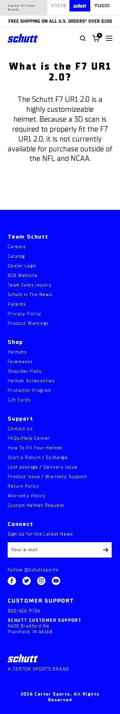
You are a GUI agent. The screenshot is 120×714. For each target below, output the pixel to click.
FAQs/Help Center (29, 438)
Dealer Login (22, 266)
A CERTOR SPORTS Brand (38, 669)
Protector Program (30, 390)
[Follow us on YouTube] (56, 581)
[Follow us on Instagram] (41, 581)
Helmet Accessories (31, 381)
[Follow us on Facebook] (12, 581)
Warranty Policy (26, 495)
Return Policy (23, 486)
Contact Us (20, 428)
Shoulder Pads (25, 371)
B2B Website (22, 275)
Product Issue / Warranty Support (47, 476)
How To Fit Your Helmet (35, 448)
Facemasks (20, 361)
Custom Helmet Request (36, 505)
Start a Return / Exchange (38, 457)
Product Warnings (28, 323)
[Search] (83, 38)
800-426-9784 (24, 610)
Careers (17, 246)
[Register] (105, 550)
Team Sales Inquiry (30, 285)
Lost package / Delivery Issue (43, 467)
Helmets (17, 352)
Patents (17, 304)
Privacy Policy (25, 313)
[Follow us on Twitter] (26, 581)
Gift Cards (19, 400)
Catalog (16, 256)
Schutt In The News (30, 294)
